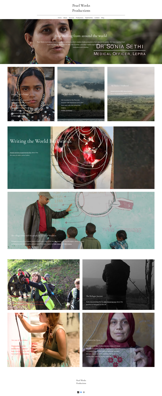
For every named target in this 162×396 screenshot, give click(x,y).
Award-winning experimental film (20, 152)
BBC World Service (110, 302)
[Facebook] (81, 392)
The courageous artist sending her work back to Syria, (19, 348)
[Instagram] (84, 392)
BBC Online (68, 244)
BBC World (57, 244)
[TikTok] (78, 392)
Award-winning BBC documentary (121, 91)
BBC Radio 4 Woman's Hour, (105, 346)
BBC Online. (25, 354)
